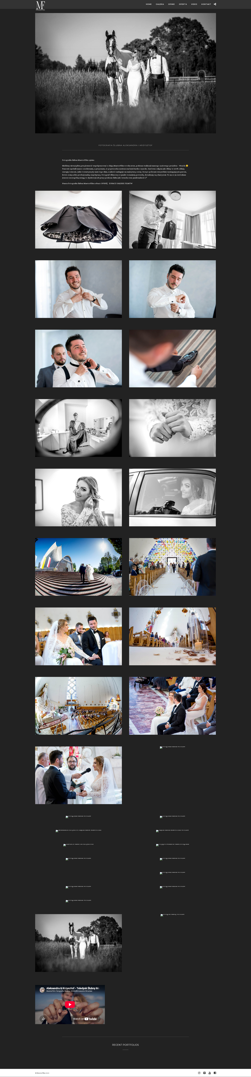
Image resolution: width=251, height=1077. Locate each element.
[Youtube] (209, 1072)
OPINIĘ (104, 183)
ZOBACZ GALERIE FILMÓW (120, 183)
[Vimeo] (204, 1072)
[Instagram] (199, 1072)
